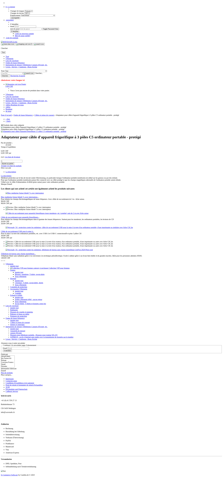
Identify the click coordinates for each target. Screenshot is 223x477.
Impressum (10, 379)
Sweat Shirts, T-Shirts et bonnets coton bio (30, 304)
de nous (21, 105)
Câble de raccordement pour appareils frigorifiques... (20, 217)
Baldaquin (14, 310)
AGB (8, 387)
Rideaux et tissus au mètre (19, 314)
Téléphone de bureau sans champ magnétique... (18, 254)
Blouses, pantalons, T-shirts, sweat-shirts (29, 274)
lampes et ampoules (17, 325)
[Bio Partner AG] (8, 358)
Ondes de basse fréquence (15, 63)
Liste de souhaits (12, 38)
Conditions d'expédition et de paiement (20, 383)
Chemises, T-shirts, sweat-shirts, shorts (29, 283)
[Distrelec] (8, 366)
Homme (13, 279)
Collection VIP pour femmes (59, 268)
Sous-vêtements (20, 276)
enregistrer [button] (10, 20)
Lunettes (18, 293)
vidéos (8, 105)
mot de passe (15, 29)
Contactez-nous (11, 381)
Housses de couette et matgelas (21, 312)
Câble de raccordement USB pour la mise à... (17, 231)
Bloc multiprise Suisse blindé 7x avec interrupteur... (20, 197)
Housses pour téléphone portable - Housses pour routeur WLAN (33, 335)
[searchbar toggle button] (39, 44)
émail (12, 26)
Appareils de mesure (17, 331)
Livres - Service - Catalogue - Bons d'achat (21, 67)
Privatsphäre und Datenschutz (16, 389)
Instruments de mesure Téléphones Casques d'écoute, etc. (27, 65)
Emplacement (15, 15)
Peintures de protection (18, 316)
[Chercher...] (28, 73)
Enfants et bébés (16, 295)
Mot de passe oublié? (22, 36)
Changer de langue (17, 11)
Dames (12, 270)
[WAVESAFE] (9, 42)
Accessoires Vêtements (18, 289)
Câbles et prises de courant (20, 322)
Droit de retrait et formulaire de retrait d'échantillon (24, 385)
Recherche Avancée (18, 76)
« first (8, 119)
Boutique (14, 105)
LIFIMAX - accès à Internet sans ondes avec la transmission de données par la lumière (41, 337)
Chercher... (39, 73)
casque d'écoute (16, 333)
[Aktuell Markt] (8, 356)
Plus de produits (7, 373)
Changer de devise (17, 13)
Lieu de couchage (12, 61)
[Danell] (8, 364)
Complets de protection (18, 287)
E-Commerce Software (9, 475)
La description (11, 172)
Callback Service (12, 391)
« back (8, 121)
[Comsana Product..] (8, 362)
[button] (10, 7)
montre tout (14, 266)
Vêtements (9, 59)
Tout (7, 56)
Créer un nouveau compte (24, 34)
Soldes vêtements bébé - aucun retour (28, 299)
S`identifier (7, 351)
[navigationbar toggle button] (8, 44)
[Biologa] (8, 360)
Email (5, 348)
